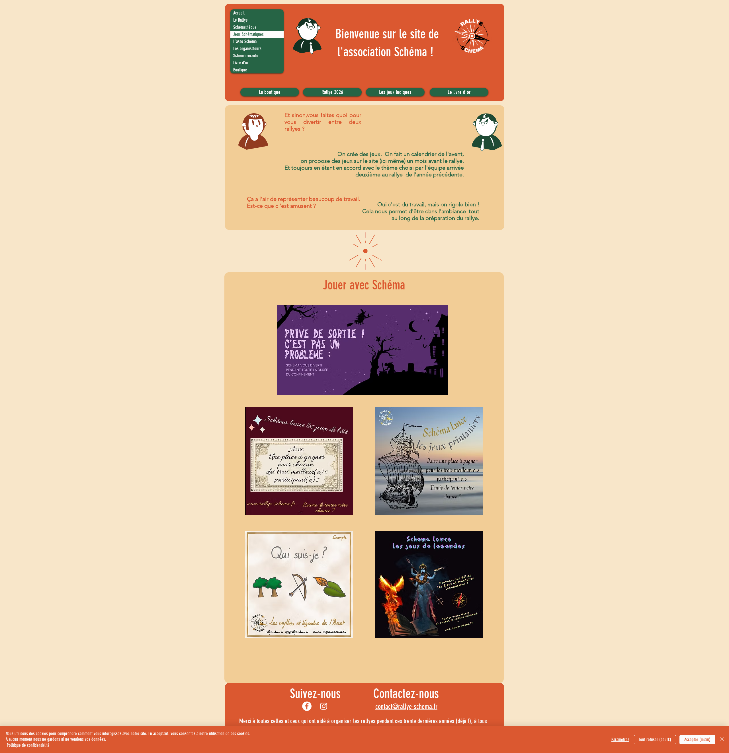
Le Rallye (240, 20)
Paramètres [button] (620, 739)
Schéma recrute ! (247, 55)
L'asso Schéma (245, 41)
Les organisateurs (247, 48)
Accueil (239, 13)
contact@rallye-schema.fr (406, 706)
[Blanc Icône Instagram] (323, 706)
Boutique (240, 70)
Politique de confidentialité (28, 745)
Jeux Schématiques (248, 34)
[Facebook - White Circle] (307, 706)
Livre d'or (241, 62)
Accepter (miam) (697, 739)
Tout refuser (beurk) (655, 739)
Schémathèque (245, 27)
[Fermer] (722, 739)
